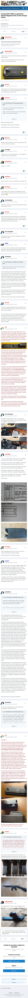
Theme (10, 992)
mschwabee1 (8, 200)
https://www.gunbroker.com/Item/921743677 (11, 41)
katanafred (5, 23)
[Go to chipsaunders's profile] (2, 902)
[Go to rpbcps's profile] (2, 832)
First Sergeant (9, 231)
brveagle (7, 149)
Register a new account (14, 961)
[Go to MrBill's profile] (2, 244)
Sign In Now (14, 970)
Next (23, 31)
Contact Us (16, 992)
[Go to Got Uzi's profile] (2, 85)
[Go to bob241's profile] (2, 561)
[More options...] (25, 38)
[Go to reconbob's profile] (2, 455)
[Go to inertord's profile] (2, 98)
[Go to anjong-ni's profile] (2, 177)
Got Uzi (19, 597)
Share (14, 979)
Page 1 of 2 (13, 31)
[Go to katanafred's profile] (2, 37)
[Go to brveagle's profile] (2, 150)
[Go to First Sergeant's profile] (2, 232)
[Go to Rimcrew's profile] (2, 138)
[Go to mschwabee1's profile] (2, 201)
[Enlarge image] (14, 345)
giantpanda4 (20, 103)
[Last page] (26, 32)
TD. (18, 837)
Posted (11, 38)
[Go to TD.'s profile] (2, 328)
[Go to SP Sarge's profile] (2, 187)
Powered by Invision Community (14, 995)
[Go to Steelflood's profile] (2, 257)
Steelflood (8, 256)
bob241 (19, 711)
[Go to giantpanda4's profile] (2, 52)
